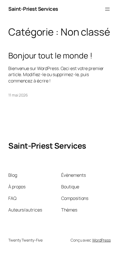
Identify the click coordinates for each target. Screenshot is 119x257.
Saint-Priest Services (33, 8)
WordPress (101, 240)
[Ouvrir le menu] (107, 9)
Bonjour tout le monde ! (50, 55)
